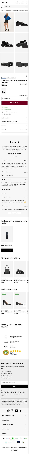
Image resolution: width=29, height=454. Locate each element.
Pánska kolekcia (7, 376)
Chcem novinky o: (6, 371)
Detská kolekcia (7, 378)
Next (24, 305)
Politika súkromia (13, 447)
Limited (14, 77)
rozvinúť (18, 404)
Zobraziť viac (14, 213)
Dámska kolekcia (7, 373)
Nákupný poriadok (6, 447)
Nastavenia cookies (22, 447)
